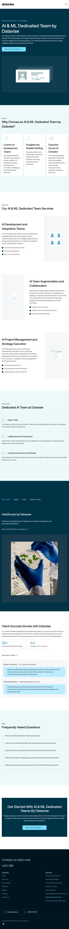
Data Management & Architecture (56, 893)
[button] (66, 4)
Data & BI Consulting (52, 879)
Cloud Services (50, 890)
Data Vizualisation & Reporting (55, 900)
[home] (8, 4)
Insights (4, 890)
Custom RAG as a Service (54, 883)
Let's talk (8, 865)
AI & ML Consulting (51, 886)
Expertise (5, 879)
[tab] (7, 500)
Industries (5, 886)
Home (4, 875)
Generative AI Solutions (53, 875)
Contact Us (5, 897)
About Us (5, 893)
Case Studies (6, 883)
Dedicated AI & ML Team (53, 897)
